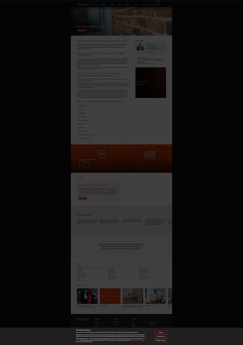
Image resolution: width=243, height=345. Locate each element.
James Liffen (150, 44)
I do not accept (161, 336)
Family (78, 278)
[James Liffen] (140, 46)
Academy (127, 4)
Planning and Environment (144, 269)
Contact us (145, 4)
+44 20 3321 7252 (151, 47)
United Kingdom (116, 321)
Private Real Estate (143, 271)
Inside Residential (104, 305)
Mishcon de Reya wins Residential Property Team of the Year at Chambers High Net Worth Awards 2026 (86, 307)
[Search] (165, 4)
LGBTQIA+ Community (113, 273)
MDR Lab (133, 323)
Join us (136, 4)
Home (78, 8)
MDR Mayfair (134, 325)
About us (103, 4)
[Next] (169, 221)
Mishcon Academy (153, 321)
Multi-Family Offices (112, 278)
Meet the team (151, 52)
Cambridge (116, 325)
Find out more (83, 198)
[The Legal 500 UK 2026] (155, 296)
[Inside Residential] (110, 296)
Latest (119, 4)
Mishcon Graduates (153, 323)
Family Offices (111, 269)
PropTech (141, 275)
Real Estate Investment (144, 278)
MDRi (133, 321)
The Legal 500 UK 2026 (151, 305)
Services (94, 4)
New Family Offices (143, 268)
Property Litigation (143, 273)
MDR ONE (134, 326)
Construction (80, 271)
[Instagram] (163, 1)
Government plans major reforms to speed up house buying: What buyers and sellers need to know (133, 307)
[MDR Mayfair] (121, 158)
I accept (161, 332)
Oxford (115, 326)
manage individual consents (137, 340)
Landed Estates (111, 271)
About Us (97, 321)
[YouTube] (165, 1)
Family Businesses (112, 268)
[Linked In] (162, 1)
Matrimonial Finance (112, 276)
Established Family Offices (82, 276)
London (115, 323)
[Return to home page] (83, 4)
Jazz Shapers (152, 325)
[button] (74, 159)
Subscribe (158, 1)
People (111, 4)
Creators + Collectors (81, 274)
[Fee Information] (150, 82)
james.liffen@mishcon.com (153, 48)
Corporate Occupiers (81, 273)
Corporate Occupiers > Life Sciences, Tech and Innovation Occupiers (89, 268)
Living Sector (111, 275)
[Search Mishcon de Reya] (158, 4)
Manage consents (160, 340)
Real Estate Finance (143, 276)
